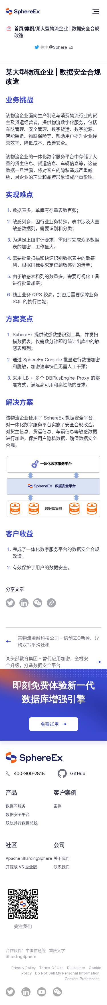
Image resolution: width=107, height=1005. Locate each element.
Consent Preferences (82, 979)
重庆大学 (57, 950)
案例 (29, 28)
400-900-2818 (29, 773)
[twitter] (10, 602)
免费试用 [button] (50, 724)
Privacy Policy (23, 967)
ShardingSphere (21, 956)
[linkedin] (24, 602)
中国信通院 (36, 950)
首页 (18, 28)
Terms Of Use (51, 967)
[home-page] (23, 11)
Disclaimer (76, 967)
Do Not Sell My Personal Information (67, 973)
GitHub (77, 773)
